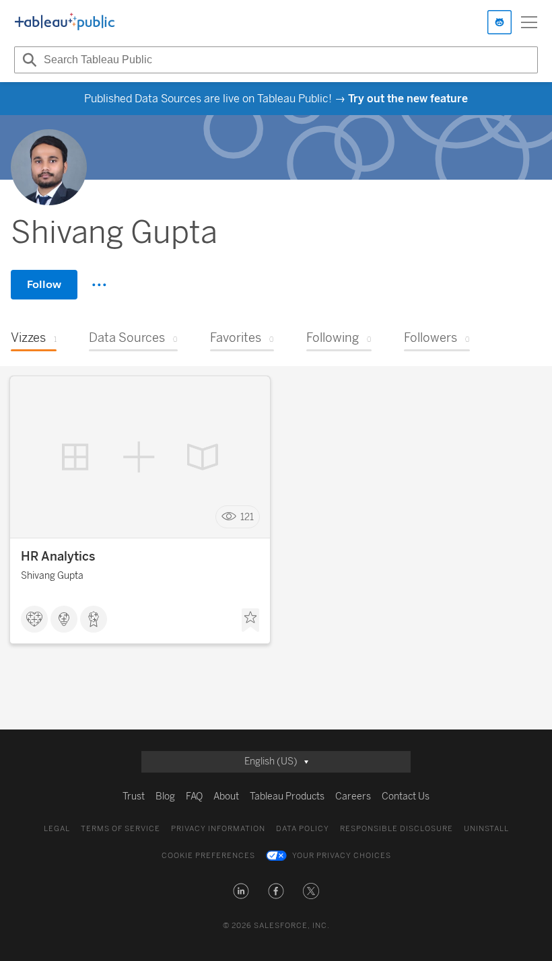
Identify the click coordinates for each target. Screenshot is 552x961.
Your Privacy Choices (341, 855)
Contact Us (405, 796)
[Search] (27, 60)
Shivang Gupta (52, 575)
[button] (241, 891)
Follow (44, 284)
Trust (134, 796)
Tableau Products (287, 796)
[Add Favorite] (250, 620)
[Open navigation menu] (529, 22)
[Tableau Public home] (64, 22)
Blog (165, 796)
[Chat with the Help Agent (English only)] (499, 22)
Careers (353, 796)
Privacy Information (218, 828)
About (226, 796)
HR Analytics (58, 556)
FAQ (194, 796)
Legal (57, 828)
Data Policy (302, 828)
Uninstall (486, 828)
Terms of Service (120, 828)
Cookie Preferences (208, 855)
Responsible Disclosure (396, 828)
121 (247, 517)
